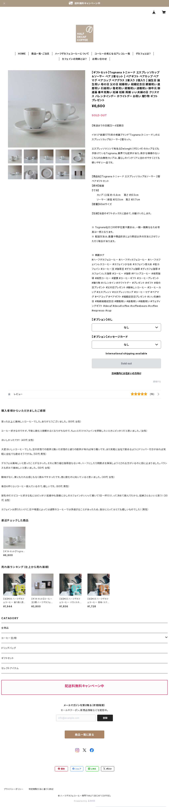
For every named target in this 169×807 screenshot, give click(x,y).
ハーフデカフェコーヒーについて (72, 53)
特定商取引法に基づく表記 (41, 789)
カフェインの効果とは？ (74, 58)
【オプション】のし (102, 319)
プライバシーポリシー (13, 789)
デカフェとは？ (143, 53)
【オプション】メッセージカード (110, 336)
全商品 (5, 627)
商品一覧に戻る (84, 734)
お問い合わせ (99, 58)
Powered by (81, 801)
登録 (105, 717)
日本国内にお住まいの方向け (126, 373)
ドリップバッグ (8, 648)
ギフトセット (7, 658)
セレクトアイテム (9, 668)
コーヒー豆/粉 (9, 638)
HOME (22, 53)
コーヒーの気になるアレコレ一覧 (112, 53)
